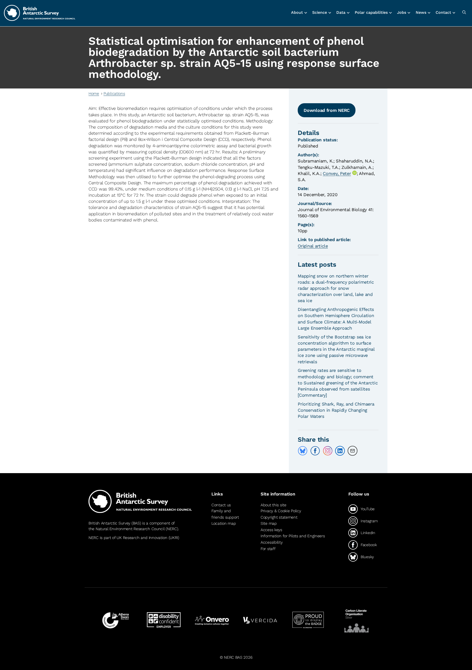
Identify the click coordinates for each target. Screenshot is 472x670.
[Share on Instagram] (328, 451)
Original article (313, 245)
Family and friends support (225, 514)
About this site (273, 505)
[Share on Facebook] (315, 451)
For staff (268, 548)
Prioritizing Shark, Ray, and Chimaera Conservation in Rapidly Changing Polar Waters (336, 410)
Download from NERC (327, 110)
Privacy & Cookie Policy (281, 511)
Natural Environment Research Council (130, 528)
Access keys (271, 529)
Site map (269, 523)
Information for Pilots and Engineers (293, 536)
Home (93, 93)
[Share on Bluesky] (303, 451)
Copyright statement (279, 517)
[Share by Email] (352, 451)
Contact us (221, 505)
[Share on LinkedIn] (340, 451)
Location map (223, 523)
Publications (114, 93)
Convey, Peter (337, 173)
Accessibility (271, 542)
